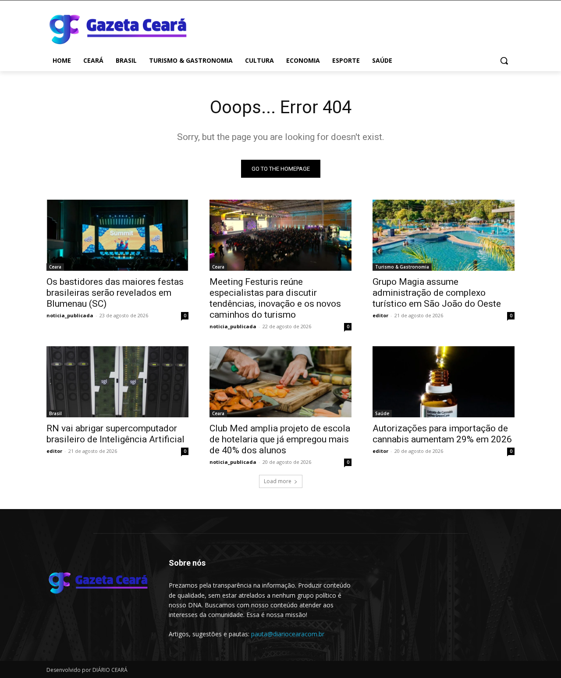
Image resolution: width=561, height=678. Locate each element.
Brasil (55, 413)
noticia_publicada (69, 315)
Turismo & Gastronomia (402, 267)
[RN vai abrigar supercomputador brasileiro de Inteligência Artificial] (117, 381)
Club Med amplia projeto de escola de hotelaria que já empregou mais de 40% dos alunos (279, 439)
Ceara (55, 267)
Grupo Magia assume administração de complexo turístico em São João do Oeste (437, 292)
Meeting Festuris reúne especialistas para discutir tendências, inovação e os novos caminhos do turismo (275, 298)
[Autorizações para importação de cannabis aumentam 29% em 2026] (444, 381)
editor (380, 315)
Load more (277, 481)
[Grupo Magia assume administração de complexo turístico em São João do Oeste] (444, 235)
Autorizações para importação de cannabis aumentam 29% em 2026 (442, 434)
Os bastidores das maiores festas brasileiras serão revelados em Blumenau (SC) (115, 292)
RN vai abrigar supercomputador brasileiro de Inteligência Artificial (115, 434)
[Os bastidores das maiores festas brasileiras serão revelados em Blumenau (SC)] (117, 235)
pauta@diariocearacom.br (287, 634)
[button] (504, 60)
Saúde (382, 413)
